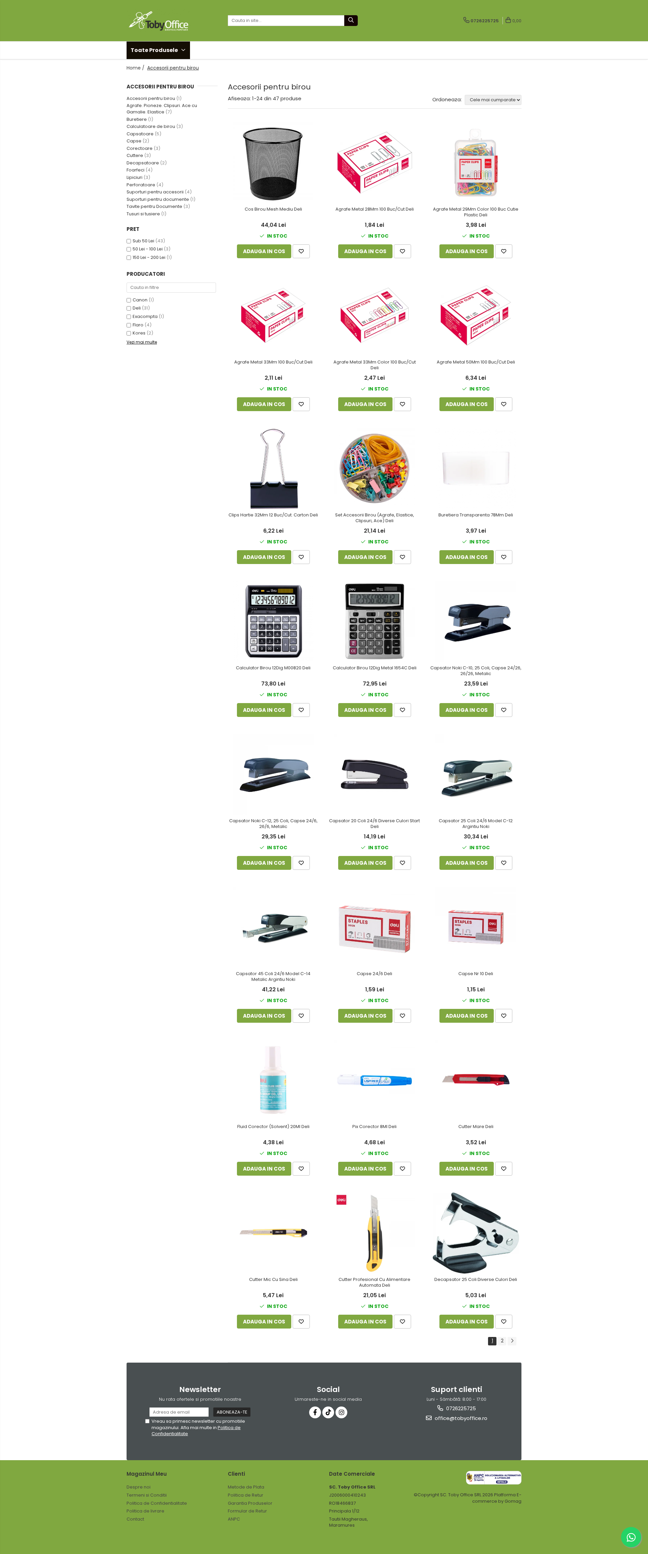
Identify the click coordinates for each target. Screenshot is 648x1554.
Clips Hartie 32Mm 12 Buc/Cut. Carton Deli (273, 515)
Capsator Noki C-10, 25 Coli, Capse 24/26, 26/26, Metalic (475, 671)
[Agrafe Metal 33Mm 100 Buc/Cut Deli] (273, 315)
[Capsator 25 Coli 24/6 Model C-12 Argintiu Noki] (476, 774)
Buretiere (137, 119)
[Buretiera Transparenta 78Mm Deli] (476, 468)
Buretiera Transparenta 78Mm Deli (475, 515)
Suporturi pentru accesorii (155, 192)
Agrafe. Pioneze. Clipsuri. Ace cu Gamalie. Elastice (162, 108)
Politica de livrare (145, 1511)
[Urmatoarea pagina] (512, 1341)
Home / (136, 67)
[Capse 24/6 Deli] (374, 927)
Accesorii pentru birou (151, 98)
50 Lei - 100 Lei (148, 249)
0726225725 (460, 1408)
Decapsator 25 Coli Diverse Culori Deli (475, 1280)
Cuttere (135, 155)
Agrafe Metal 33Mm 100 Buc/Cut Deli (273, 362)
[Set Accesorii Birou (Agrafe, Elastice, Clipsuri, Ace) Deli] (374, 468)
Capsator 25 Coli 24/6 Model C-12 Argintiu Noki (476, 824)
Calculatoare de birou (151, 126)
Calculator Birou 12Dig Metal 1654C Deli (374, 668)
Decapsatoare (143, 163)
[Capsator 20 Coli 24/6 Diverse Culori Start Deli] (374, 774)
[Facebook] (315, 1412)
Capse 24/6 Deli (374, 974)
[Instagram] (341, 1412)
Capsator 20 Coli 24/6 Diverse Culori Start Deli (374, 824)
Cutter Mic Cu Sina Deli (273, 1280)
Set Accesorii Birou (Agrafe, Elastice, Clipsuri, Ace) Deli (374, 518)
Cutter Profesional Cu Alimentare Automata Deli (374, 1282)
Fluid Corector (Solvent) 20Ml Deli (273, 1127)
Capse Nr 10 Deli (475, 974)
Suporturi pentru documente (158, 199)
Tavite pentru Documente (154, 206)
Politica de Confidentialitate (157, 1503)
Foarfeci (135, 170)
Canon (140, 300)
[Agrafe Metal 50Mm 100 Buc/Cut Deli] (476, 315)
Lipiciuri (134, 177)
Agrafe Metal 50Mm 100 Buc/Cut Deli (476, 362)
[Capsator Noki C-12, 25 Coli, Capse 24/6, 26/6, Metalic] (273, 774)
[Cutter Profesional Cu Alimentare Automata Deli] (374, 1233)
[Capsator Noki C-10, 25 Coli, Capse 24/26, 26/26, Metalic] (476, 621)
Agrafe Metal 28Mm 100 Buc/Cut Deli (374, 209)
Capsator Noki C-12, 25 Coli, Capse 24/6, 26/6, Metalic (273, 824)
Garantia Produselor (250, 1503)
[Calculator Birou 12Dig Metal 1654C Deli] (374, 621)
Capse (134, 141)
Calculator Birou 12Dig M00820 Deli (273, 668)
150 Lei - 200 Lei (149, 257)
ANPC (234, 1519)
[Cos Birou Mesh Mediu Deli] (273, 162)
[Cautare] (351, 20)
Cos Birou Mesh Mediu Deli (273, 209)
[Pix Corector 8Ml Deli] (374, 1080)
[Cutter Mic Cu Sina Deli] (273, 1233)
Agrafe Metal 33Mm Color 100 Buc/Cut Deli (374, 365)
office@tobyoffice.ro (460, 1418)
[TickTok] (328, 1412)
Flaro (138, 325)
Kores (139, 333)
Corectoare (140, 148)
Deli (137, 308)
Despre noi (139, 1487)
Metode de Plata (246, 1487)
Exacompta (145, 316)
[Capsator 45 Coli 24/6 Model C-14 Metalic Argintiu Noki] (273, 927)
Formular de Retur (247, 1511)
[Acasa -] (160, 20)
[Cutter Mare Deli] (476, 1080)
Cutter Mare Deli (475, 1127)
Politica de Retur (245, 1495)
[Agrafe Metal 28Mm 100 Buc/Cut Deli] (374, 162)
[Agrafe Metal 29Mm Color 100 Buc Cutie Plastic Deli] (476, 162)
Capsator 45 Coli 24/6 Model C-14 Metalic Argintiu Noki (273, 977)
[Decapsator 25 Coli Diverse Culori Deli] (476, 1233)
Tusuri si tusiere (143, 214)
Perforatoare (141, 185)
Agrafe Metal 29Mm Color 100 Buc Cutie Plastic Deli (475, 212)
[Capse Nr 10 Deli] (476, 927)
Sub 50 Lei (143, 241)
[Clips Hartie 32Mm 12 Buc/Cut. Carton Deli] (273, 468)
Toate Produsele (155, 50)
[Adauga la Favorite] (301, 251)
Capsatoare (140, 134)
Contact (135, 1519)
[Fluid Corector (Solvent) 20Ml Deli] (273, 1080)
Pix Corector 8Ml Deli (374, 1127)
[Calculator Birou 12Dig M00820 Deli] (273, 621)
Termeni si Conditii (147, 1495)
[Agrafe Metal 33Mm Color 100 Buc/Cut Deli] (374, 315)
